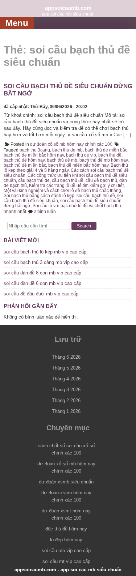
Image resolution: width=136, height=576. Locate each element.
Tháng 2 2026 (66, 400)
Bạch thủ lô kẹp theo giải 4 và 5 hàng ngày (66, 168)
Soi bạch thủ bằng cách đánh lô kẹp (39, 195)
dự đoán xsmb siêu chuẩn (66, 482)
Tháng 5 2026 (66, 368)
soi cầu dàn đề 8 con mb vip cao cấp (42, 273)
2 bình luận (45, 211)
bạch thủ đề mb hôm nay (103, 160)
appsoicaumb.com (68, 8)
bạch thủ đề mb (62, 160)
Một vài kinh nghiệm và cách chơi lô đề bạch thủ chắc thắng (62, 190)
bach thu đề (109, 155)
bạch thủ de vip (81, 155)
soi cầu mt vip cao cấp (66, 561)
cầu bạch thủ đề (67, 180)
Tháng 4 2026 (66, 378)
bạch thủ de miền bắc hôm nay (34, 155)
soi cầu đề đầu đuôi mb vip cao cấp (41, 293)
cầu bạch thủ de (34, 180)
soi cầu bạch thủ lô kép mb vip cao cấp (45, 252)
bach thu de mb (67, 150)
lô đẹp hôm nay (66, 539)
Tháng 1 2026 (66, 411)
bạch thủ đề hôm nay (24, 160)
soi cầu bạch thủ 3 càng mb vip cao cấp (46, 262)
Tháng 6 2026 (66, 357)
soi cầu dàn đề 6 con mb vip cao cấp (42, 283)
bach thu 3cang (35, 150)
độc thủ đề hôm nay (66, 529)
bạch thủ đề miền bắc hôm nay (78, 165)
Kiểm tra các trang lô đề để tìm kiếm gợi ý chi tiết (76, 185)
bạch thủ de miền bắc (106, 150)
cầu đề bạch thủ (101, 180)
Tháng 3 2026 (66, 389)
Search (84, 226)
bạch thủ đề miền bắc (25, 165)
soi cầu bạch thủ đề (96, 195)
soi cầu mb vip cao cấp (66, 550)
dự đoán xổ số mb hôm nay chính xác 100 (71, 144)
